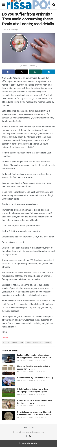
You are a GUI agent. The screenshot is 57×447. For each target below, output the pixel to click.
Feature (5, 338)
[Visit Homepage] (28, 4)
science (48, 342)
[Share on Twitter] (21, 71)
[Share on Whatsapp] (35, 71)
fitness (14, 342)
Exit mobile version (28, 443)
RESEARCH (37, 342)
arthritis (6, 342)
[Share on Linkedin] (48, 71)
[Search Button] (53, 4)
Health (28, 342)
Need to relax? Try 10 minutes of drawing (35, 378)
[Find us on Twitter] (30, 436)
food (21, 342)
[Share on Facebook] (8, 71)
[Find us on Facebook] (27, 436)
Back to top (28, 428)
